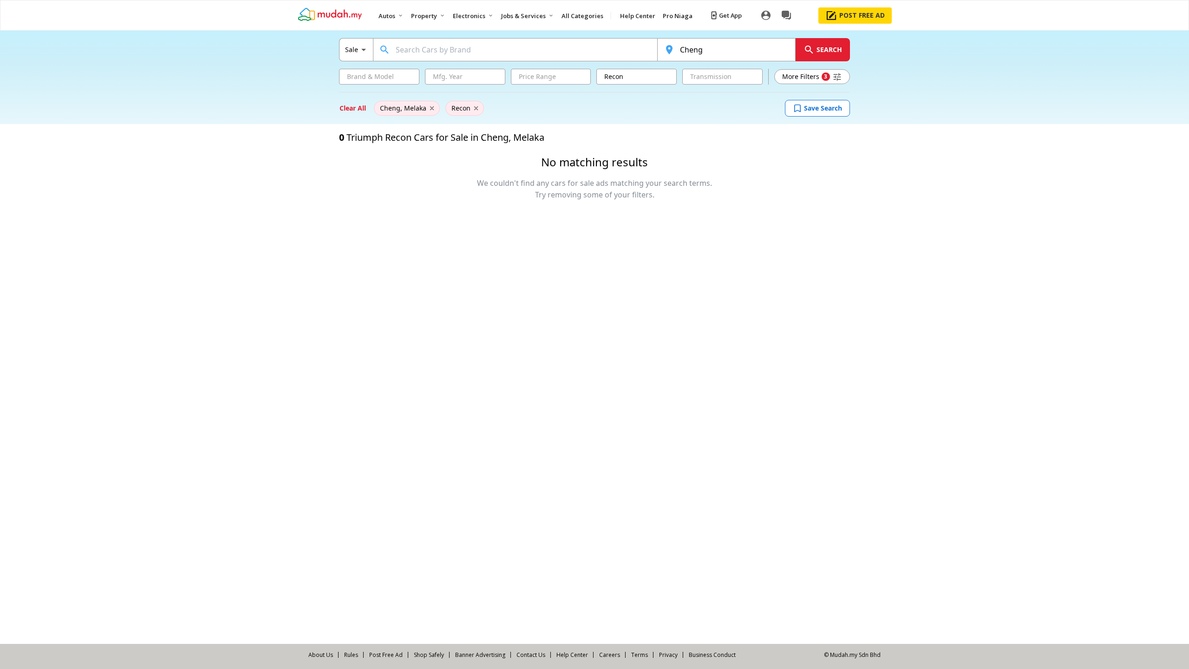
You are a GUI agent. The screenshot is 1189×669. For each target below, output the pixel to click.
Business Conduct (712, 655)
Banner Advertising (480, 655)
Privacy (668, 655)
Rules (351, 655)
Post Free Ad (386, 655)
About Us (320, 655)
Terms (639, 655)
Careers (609, 655)
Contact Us (530, 655)
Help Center (572, 655)
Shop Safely (429, 655)
